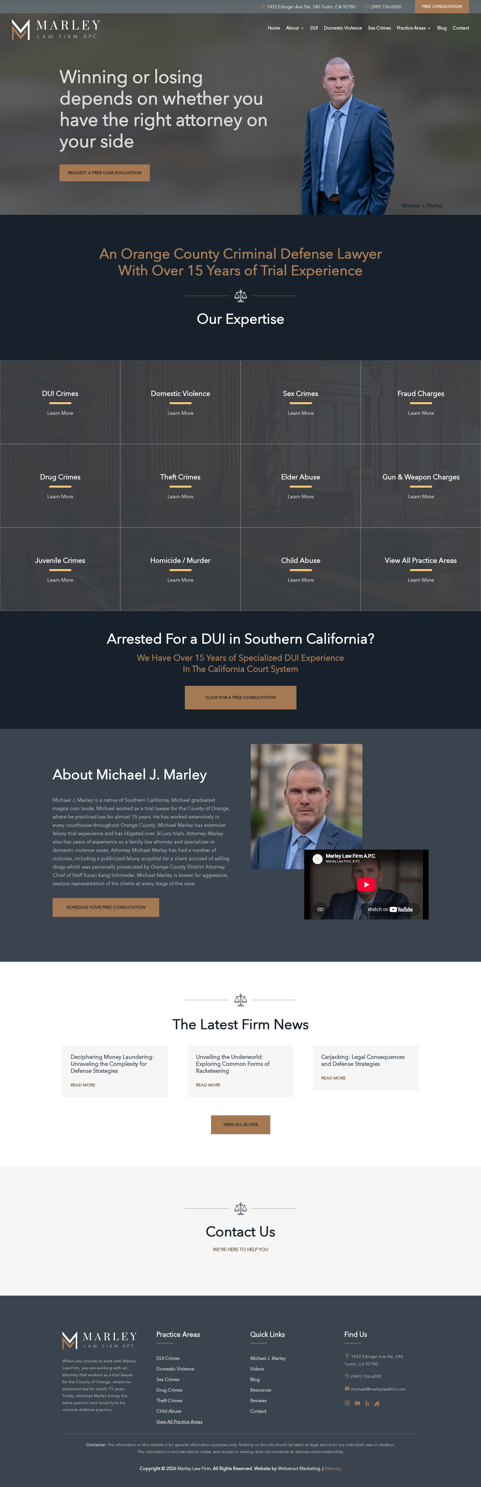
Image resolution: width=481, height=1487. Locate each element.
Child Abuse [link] (168, 1411)
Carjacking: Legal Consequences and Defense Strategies (363, 1060)
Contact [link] (461, 28)
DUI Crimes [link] (168, 1358)
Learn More (60, 413)
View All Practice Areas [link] (179, 1421)
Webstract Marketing (299, 1468)
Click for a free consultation (241, 697)
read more (83, 1084)
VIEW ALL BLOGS (241, 1124)
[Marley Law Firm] (56, 28)
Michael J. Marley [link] (268, 1358)
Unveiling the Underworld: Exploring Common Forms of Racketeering (232, 1064)
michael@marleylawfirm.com (378, 1389)
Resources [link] (260, 1390)
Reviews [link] (258, 1400)
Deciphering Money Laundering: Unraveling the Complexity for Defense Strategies (112, 1064)
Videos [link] (257, 1369)
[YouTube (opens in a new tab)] (357, 1403)
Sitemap (333, 1468)
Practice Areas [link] (411, 28)
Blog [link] (442, 28)
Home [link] (274, 28)
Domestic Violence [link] (343, 28)
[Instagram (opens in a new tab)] (347, 1403)
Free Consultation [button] (442, 6)
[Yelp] (367, 1403)
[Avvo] (376, 1403)
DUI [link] (314, 28)
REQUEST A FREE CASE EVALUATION (104, 172)
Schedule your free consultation (106, 907)
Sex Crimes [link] (379, 28)
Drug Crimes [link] (169, 1390)
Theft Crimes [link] (169, 1400)
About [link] (292, 28)
